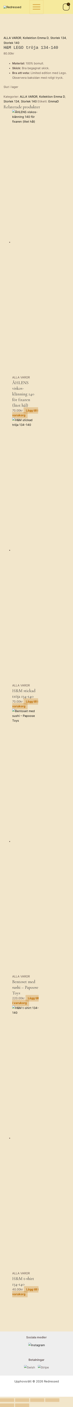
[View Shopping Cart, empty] (66, 7)
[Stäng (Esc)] (52, 1400)
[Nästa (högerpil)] (22, 1405)
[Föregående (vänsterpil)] (7, 1405)
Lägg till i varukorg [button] (25, 413)
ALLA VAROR (12, 38)
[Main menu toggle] (37, 7)
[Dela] (37, 1400)
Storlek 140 (11, 43)
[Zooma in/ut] (7, 1400)
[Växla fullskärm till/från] (22, 1400)
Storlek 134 (58, 38)
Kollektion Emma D (36, 38)
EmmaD (53, 101)
